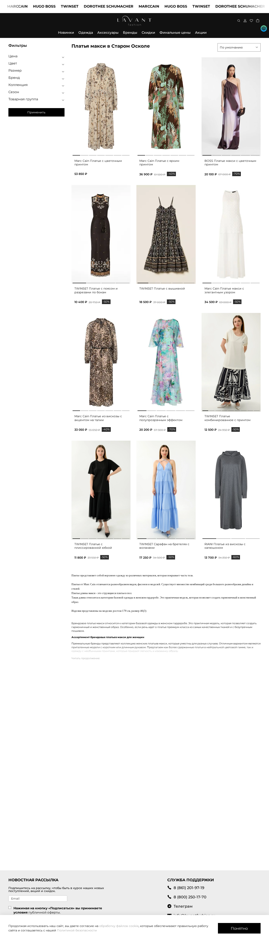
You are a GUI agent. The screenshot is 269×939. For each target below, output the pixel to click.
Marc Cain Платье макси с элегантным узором (224, 290)
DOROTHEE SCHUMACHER (91, 6)
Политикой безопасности (77, 930)
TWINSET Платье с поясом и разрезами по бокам (96, 290)
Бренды (130, 33)
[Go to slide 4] (101, 154)
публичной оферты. (44, 912)
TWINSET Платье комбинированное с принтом (227, 418)
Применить (36, 112)
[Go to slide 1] (76, 154)
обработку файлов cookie (118, 926)
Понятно (239, 928)
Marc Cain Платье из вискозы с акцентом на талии (98, 418)
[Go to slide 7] (126, 154)
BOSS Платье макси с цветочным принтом (230, 162)
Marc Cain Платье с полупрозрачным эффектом (160, 418)
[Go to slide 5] (109, 154)
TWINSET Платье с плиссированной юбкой (93, 546)
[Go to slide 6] (117, 154)
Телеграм (183, 906)
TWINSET (52, 6)
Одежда (85, 33)
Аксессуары (108, 33)
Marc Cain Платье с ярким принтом (159, 162)
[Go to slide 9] (256, 409)
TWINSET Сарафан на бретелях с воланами (164, 546)
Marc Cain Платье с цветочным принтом (98, 162)
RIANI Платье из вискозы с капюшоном (224, 546)
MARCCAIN (131, 6)
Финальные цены (175, 33)
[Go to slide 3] (93, 154)
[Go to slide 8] (250, 409)
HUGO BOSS (27, 6)
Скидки (148, 33)
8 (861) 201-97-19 (189, 887)
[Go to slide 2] (84, 154)
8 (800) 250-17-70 (190, 897)
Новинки (66, 33)
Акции (201, 33)
